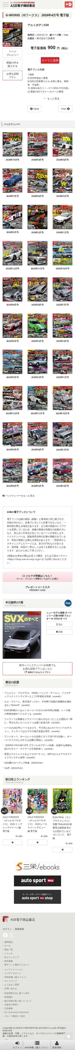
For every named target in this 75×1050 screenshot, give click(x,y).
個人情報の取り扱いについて (18, 1001)
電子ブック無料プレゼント (16, 964)
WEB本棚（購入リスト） (16, 977)
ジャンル (8, 953)
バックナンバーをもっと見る (20, 495)
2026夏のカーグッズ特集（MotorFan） (24, 762)
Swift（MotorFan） (14, 767)
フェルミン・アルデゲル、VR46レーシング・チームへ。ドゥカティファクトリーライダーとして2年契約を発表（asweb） (37, 694)
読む (60, 624)
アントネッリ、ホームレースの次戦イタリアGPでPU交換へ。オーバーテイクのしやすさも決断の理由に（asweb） (38, 738)
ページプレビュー (12, 53)
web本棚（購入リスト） (37, 1047)
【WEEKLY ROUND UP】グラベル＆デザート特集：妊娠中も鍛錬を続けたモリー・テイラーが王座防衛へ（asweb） (38, 747)
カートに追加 (50, 60)
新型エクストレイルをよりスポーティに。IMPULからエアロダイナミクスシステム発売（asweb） (38, 755)
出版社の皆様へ (11, 1004)
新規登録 (56, 1047)
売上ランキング (11, 957)
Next (36, 108)
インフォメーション (13, 969)
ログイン (17, 1047)
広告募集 (8, 1008)
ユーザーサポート (12, 973)
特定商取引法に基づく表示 (16, 993)
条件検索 (8, 961)
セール (7, 945)
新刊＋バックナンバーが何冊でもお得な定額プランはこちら (37, 668)
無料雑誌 (8, 942)
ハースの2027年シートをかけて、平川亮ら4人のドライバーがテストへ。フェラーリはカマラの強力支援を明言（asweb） (38, 729)
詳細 (60, 631)
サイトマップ (10, 981)
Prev (63, 108)
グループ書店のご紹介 (14, 1016)
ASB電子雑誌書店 (22, 919)
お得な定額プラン (12, 75)
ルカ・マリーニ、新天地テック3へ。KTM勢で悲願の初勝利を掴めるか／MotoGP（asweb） (37, 703)
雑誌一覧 (8, 949)
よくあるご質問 (11, 984)
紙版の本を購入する (12, 64)
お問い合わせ (10, 988)
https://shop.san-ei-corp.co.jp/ (24, 559)
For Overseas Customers (16, 1012)
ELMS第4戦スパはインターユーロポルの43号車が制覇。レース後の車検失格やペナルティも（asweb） (37, 712)
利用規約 (8, 997)
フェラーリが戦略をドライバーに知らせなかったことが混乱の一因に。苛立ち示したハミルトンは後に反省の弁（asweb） (38, 720)
